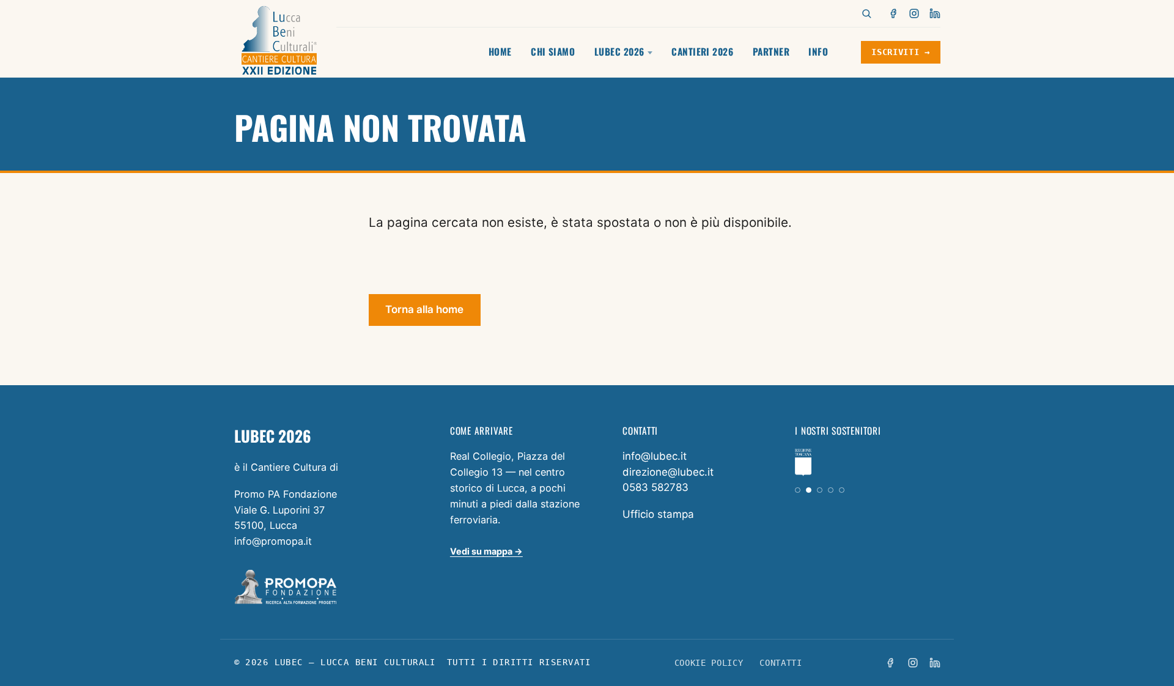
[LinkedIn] (934, 13)
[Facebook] (893, 13)
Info (818, 51)
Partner (771, 51)
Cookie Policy (709, 663)
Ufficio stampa (658, 514)
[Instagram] (914, 13)
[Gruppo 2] (808, 490)
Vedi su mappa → (486, 551)
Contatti (780, 663)
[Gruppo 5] (841, 490)
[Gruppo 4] (830, 490)
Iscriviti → (900, 52)
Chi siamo (553, 51)
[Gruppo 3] (819, 490)
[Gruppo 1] (797, 490)
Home (500, 51)
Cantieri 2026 (702, 51)
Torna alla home (424, 309)
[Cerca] (866, 13)
